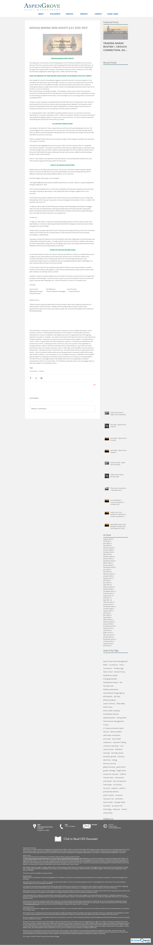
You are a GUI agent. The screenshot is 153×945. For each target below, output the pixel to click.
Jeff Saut (117, 696)
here (57, 936)
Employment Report (110, 682)
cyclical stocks (108, 749)
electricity (107, 760)
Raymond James (109, 718)
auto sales (107, 739)
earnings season (117, 753)
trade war (116, 809)
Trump (105, 725)
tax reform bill (117, 806)
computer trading (119, 742)
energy (114, 760)
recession (119, 795)
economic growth (109, 756)
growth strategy (109, 770)
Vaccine (41, 371)
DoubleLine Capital (110, 675)
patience (114, 788)
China (121, 665)
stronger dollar (119, 802)
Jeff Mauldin (107, 696)
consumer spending (110, 746)
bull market (116, 739)
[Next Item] (124, 32)
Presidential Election (111, 714)
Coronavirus (33, 371)
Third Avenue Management (113, 721)
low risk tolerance (119, 781)
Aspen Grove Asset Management (115, 661)
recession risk (108, 799)
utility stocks (108, 813)
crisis (122, 746)
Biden (105, 665)
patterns (122, 788)
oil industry (117, 785)
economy (120, 756)
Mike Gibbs (121, 704)
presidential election (111, 792)
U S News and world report (113, 728)
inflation (123, 774)
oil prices (106, 788)
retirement (119, 799)
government (120, 767)
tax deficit (107, 806)
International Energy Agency (113, 693)
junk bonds (107, 781)
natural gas (107, 785)
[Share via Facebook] (30, 378)
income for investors (111, 774)
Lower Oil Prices (109, 704)
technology (107, 809)
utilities (124, 809)
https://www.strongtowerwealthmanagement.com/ (67, 858)
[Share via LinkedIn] (41, 378)
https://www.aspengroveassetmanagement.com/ (38, 858)
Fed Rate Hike (108, 686)
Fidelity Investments (110, 689)
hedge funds (121, 770)
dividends (118, 749)
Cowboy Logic (119, 668)
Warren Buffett (116, 732)
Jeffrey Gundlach (109, 700)
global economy (109, 767)
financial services (109, 763)
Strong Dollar (121, 718)
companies (107, 742)
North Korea (107, 707)
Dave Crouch (108, 672)
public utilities (108, 795)
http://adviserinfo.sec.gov (31, 904)
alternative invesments (111, 735)
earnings (106, 753)
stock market (108, 802)
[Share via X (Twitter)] (36, 378)
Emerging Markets (110, 679)
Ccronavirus (113, 665)
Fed (121, 682)
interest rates (108, 778)
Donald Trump (119, 672)
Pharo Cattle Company (111, 711)
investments (119, 778)
